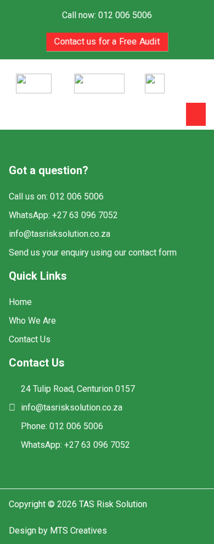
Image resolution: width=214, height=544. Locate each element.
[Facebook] (15, 464)
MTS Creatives (78, 530)
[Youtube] (73, 464)
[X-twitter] (54, 464)
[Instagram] (35, 464)
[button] (196, 114)
